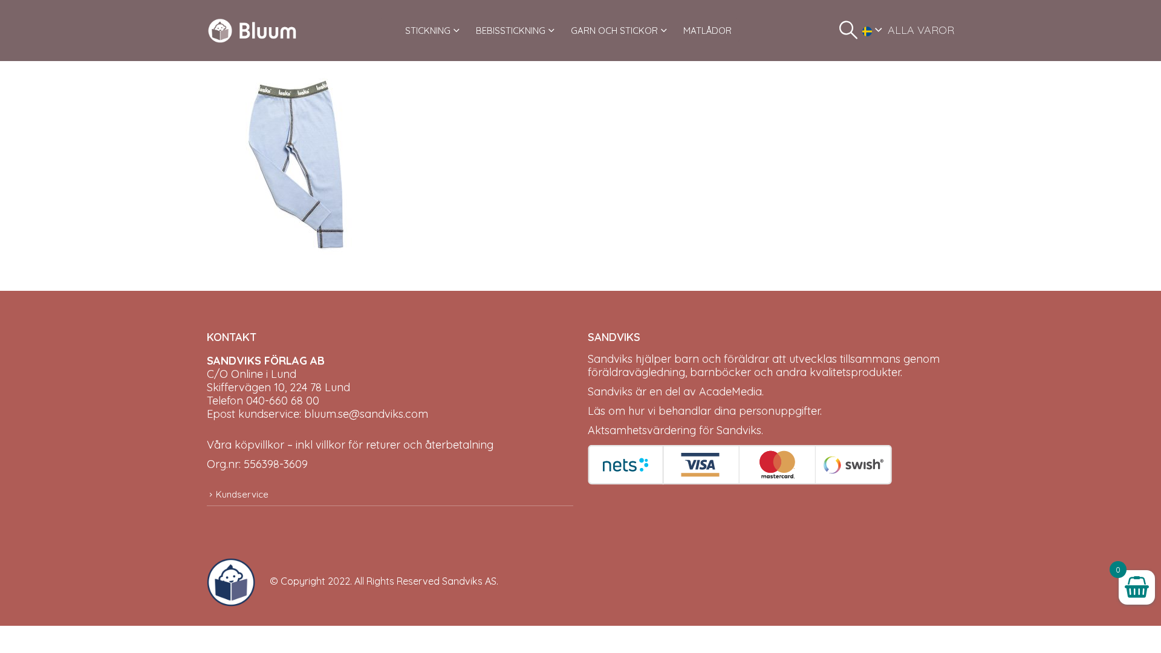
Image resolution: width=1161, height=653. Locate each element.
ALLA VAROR (921, 30)
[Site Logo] (252, 30)
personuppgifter (779, 411)
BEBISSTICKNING (510, 30)
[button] (848, 30)
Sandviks (610, 359)
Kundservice (242, 494)
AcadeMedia (730, 391)
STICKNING (427, 30)
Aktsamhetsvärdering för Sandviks (674, 430)
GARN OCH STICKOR (614, 30)
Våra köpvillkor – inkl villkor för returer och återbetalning (350, 445)
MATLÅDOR (707, 30)
